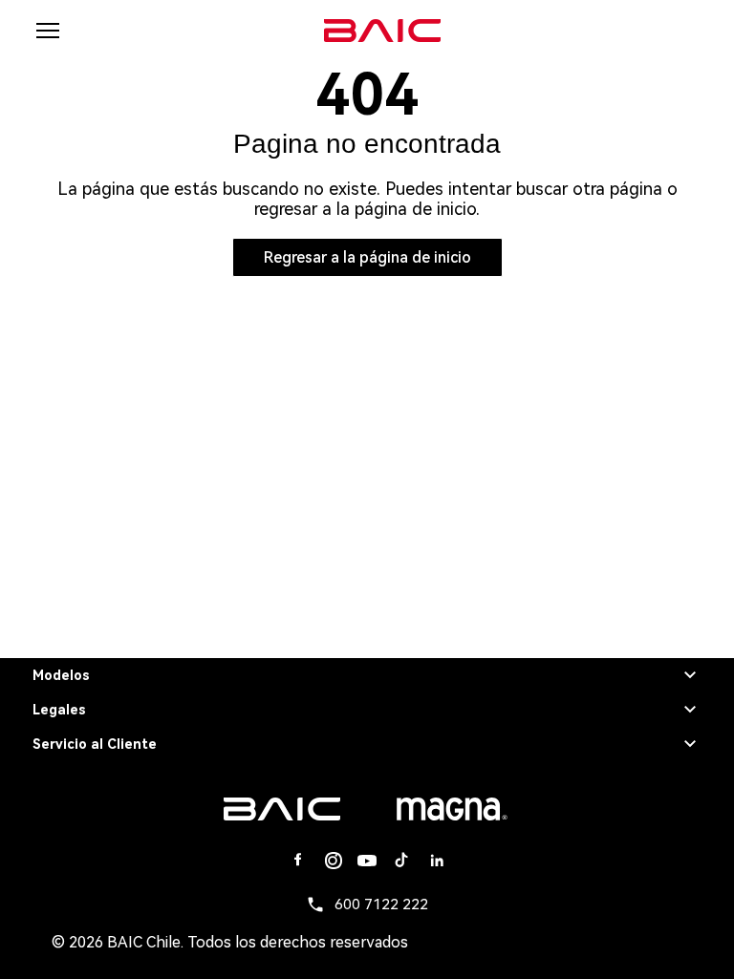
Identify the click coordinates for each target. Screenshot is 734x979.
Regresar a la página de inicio (367, 257)
